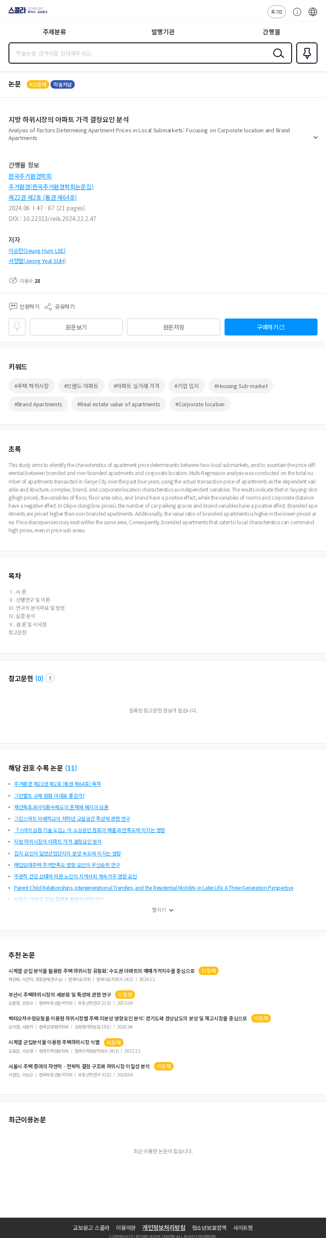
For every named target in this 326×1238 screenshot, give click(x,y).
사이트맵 (243, 1228)
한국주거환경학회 (30, 176)
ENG (313, 16)
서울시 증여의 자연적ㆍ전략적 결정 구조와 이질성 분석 (79, 1066)
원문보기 (76, 327)
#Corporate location (200, 404)
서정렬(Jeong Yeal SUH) (37, 261)
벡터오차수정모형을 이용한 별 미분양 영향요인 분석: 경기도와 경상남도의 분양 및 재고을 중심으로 (127, 1018)
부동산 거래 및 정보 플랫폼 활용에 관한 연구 (59, 899)
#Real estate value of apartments (118, 404)
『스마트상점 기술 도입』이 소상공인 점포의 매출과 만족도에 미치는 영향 (89, 829)
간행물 (271, 31)
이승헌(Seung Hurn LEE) (36, 250)
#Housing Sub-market (241, 386)
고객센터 (295, 16)
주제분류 (54, 31)
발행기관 (163, 31)
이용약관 (126, 1228)
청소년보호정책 (209, 1228)
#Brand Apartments (38, 404)
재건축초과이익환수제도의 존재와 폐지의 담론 (61, 806)
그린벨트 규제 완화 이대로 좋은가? (49, 795)
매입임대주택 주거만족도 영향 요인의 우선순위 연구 (67, 864)
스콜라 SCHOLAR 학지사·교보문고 (26, 13)
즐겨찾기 (305, 63)
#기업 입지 (186, 386)
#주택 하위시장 (31, 386)
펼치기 (315, 140)
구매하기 (267, 327)
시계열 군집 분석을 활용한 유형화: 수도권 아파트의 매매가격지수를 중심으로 (101, 970)
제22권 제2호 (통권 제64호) (42, 197)
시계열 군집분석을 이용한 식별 (54, 1042)
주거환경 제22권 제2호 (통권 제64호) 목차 (57, 783)
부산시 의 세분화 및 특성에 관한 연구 (59, 994)
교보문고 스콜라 (91, 1228)
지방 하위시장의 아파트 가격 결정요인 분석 (58, 841)
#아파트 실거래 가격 (137, 386)
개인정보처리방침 (163, 1227)
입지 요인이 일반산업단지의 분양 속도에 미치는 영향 (67, 853)
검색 (276, 59)
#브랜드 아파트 (81, 386)
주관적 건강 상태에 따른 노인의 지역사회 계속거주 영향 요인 (75, 876)
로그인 (276, 11)
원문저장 (174, 327)
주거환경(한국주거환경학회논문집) (50, 186)
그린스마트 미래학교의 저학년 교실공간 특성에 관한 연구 (72, 818)
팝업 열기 (50, 678)
